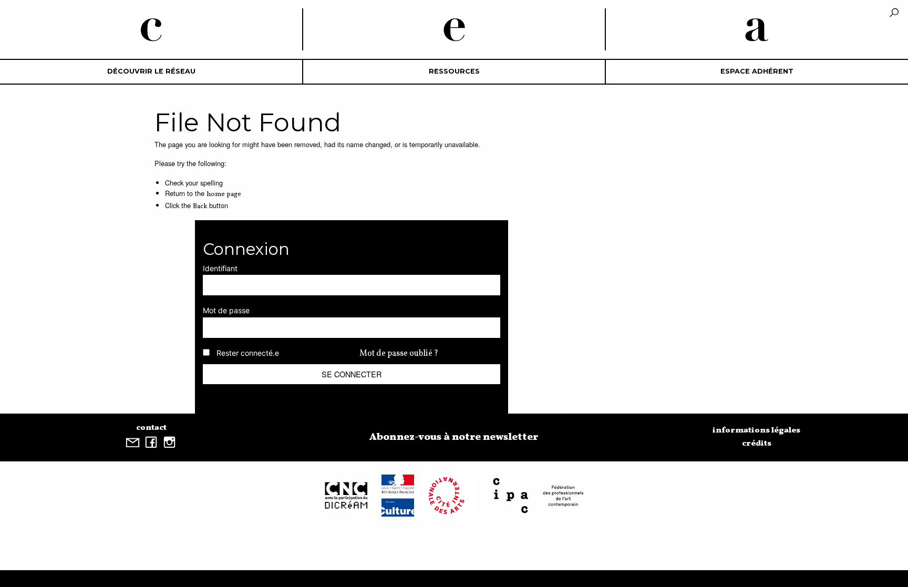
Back (200, 206)
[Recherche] (894, 13)
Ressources (454, 71)
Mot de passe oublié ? (398, 353)
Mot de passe (226, 310)
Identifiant (220, 268)
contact (151, 428)
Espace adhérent (756, 71)
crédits (756, 443)
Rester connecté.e (247, 352)
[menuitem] (151, 72)
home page (224, 194)
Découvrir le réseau (151, 71)
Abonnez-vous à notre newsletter (453, 437)
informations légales (756, 430)
